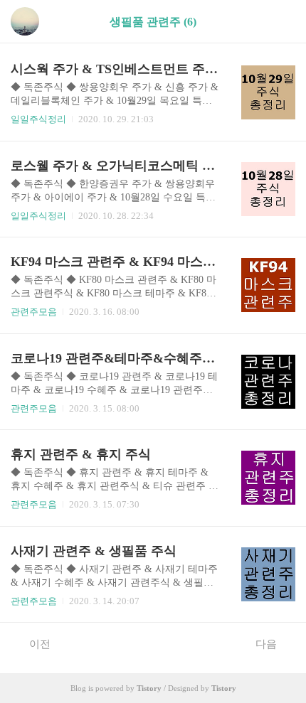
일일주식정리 (38, 119)
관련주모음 (34, 311)
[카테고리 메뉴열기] (281, 21)
